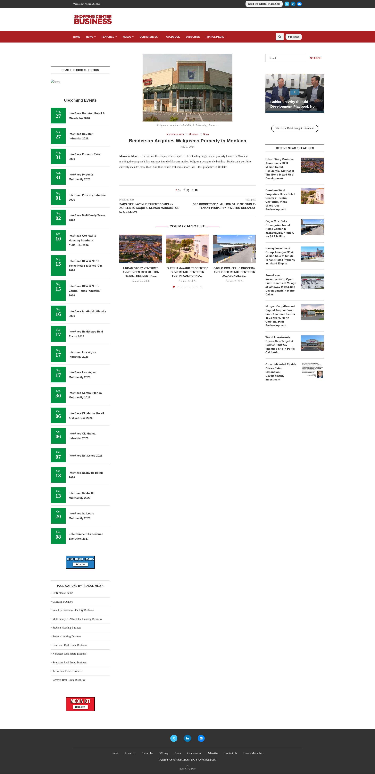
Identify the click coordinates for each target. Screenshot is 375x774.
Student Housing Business (67, 627)
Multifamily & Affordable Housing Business (77, 619)
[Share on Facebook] (184, 190)
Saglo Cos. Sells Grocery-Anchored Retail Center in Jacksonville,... (234, 272)
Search (315, 58)
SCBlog (163, 753)
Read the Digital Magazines (264, 3)
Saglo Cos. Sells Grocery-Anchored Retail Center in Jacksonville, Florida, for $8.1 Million (279, 229)
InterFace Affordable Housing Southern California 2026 (82, 240)
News (89, 36)
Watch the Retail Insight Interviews (294, 128)
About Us (130, 753)
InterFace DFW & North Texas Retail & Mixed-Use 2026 (86, 265)
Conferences (149, 36)
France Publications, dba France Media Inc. (192, 759)
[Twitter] (287, 4)
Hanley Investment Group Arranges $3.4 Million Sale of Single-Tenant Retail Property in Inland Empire (280, 256)
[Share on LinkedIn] (192, 190)
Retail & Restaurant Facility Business (73, 610)
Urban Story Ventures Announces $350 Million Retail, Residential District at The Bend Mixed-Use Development (279, 169)
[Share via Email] (196, 190)
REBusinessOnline (63, 592)
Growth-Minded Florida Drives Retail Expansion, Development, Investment (280, 372)
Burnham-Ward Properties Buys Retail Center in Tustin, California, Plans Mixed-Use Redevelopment (280, 200)
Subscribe (193, 36)
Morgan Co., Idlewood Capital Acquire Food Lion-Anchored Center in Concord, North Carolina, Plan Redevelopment (280, 316)
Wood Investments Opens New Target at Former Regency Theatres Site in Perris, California (280, 345)
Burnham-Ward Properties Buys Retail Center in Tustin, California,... (187, 272)
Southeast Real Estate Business (69, 662)
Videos (126, 36)
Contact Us (231, 753)
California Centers (63, 601)
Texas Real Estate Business (67, 671)
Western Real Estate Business (69, 679)
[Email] (299, 4)
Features (108, 36)
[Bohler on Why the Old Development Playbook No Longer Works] (294, 93)
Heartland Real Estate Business (70, 645)
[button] (124, 261)
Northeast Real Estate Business (69, 653)
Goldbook (173, 36)
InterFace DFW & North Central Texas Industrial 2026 (84, 291)
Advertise (212, 753)
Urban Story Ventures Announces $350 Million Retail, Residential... (140, 272)
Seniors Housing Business (67, 636)
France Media (215, 36)
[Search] (280, 36)
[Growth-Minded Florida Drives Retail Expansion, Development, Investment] (312, 370)
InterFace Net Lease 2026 (85, 455)
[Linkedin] (293, 4)
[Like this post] (179, 190)
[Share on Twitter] (188, 190)
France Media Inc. (253, 753)
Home (76, 36)
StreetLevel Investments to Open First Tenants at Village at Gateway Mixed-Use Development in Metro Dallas (280, 285)
